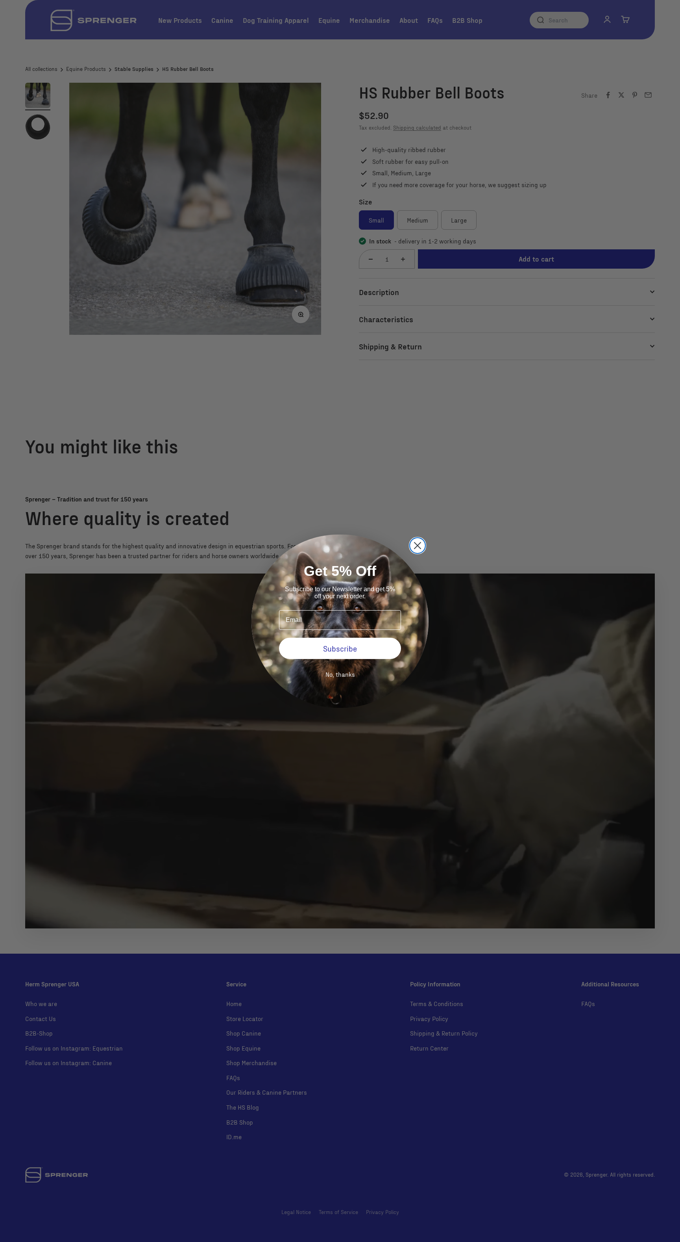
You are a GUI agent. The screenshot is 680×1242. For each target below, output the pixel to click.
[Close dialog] (417, 545)
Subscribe (340, 648)
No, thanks (340, 674)
